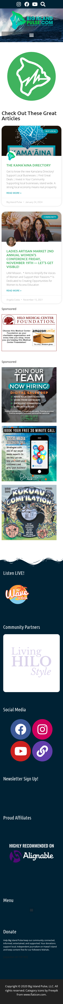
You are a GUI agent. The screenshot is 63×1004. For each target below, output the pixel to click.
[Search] (43, 4)
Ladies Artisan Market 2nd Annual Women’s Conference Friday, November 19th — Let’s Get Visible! (30, 259)
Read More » (13, 192)
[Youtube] (34, 4)
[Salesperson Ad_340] (29, 421)
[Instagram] (18, 4)
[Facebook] (26, 4)
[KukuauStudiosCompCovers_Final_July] (29, 539)
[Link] (42, 751)
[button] (31, 35)
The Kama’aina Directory (28, 165)
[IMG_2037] (29, 480)
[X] (29, 350)
